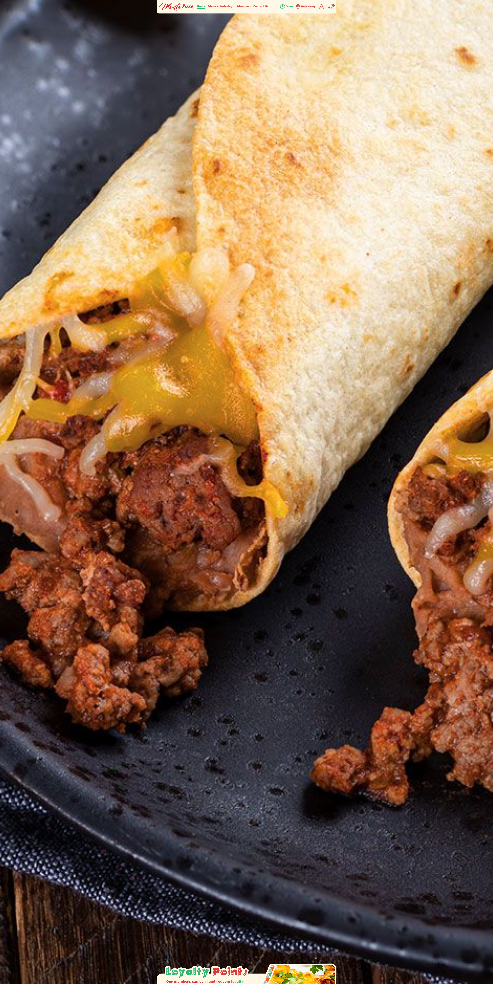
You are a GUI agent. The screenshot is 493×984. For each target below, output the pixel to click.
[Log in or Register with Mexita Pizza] (322, 6)
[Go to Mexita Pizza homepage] (176, 6)
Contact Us (260, 6)
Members (244, 6)
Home (201, 6)
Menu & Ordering (220, 6)
